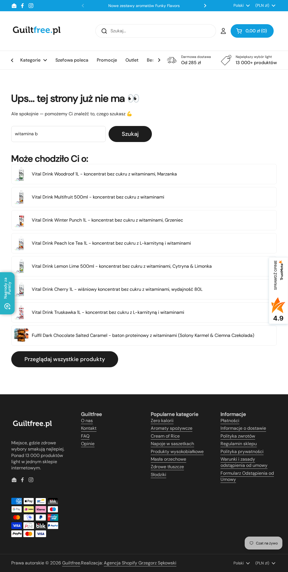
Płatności (229, 421)
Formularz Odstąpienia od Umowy (247, 476)
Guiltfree (71, 563)
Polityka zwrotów (237, 436)
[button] (252, 31)
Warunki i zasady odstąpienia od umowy (243, 462)
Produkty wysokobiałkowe (177, 451)
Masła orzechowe (168, 459)
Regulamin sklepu (238, 444)
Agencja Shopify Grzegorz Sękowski (140, 563)
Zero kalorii (162, 421)
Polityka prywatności (242, 451)
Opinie (87, 444)
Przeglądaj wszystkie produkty (64, 359)
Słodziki (158, 475)
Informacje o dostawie (243, 428)
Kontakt (88, 428)
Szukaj (130, 134)
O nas (87, 421)
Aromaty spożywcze (171, 428)
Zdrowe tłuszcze (167, 467)
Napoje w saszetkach (172, 444)
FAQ (85, 436)
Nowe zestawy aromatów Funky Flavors (144, 6)
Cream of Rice (165, 436)
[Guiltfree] (36, 31)
